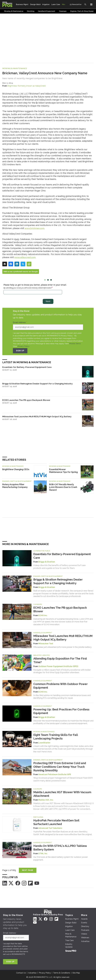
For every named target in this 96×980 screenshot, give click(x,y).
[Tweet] (23, 264)
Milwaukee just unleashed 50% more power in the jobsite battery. (62, 647)
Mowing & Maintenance (14, 68)
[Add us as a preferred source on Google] (29, 264)
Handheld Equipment (42, 632)
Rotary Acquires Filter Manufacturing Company (15, 485)
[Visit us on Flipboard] (30, 883)
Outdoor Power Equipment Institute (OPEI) (58, 666)
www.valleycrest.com (24, 257)
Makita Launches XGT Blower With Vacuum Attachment (62, 793)
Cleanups (37, 604)
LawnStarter (44, 743)
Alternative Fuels (41, 551)
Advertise (32, 973)
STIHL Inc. (43, 853)
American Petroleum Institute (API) (54, 774)
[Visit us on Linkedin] (4, 883)
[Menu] (91, 4)
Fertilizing (38, 817)
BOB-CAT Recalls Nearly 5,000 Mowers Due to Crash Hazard (63, 487)
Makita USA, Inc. (46, 800)
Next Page (27, 870)
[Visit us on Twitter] (11, 883)
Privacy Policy (23, 346)
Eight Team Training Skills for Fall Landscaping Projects (55, 736)
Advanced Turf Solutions (50, 828)
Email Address (20, 322)
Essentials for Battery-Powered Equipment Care (27, 367)
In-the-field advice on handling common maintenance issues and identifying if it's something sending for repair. (62, 696)
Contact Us (21, 973)
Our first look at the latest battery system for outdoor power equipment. (60, 858)
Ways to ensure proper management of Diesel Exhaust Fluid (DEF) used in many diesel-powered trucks (63, 779)
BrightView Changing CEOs (15, 469)
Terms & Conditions (61, 973)
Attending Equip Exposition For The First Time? (60, 660)
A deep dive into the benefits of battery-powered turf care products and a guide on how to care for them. (59, 566)
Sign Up (20, 351)
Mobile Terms (75, 343)
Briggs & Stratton (46, 562)
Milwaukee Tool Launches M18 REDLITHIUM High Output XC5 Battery (37, 416)
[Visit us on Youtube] (36, 883)
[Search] (85, 4)
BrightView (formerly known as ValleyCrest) (26, 86)
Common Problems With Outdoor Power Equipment (60, 685)
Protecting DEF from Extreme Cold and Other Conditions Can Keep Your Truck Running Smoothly (59, 766)
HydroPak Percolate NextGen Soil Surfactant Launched (56, 822)
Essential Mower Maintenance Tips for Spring (63, 470)
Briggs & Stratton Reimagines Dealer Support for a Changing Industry (37, 383)
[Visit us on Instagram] (24, 883)
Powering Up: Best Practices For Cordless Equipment (61, 711)
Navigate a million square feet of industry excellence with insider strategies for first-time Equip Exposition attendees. (62, 671)
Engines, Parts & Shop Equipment (17, 481)
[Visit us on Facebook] (17, 883)
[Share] (10, 264)
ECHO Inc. (42, 615)
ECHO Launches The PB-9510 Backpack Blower (26, 400)
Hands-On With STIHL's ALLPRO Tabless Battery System (60, 847)
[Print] (4, 264)
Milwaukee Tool (45, 643)
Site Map (76, 973)
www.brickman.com (34, 228)
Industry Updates (41, 655)
